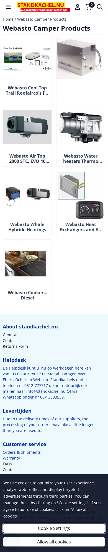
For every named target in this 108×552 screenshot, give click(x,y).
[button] (8, 7)
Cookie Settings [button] (54, 528)
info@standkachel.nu (46, 391)
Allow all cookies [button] (54, 542)
